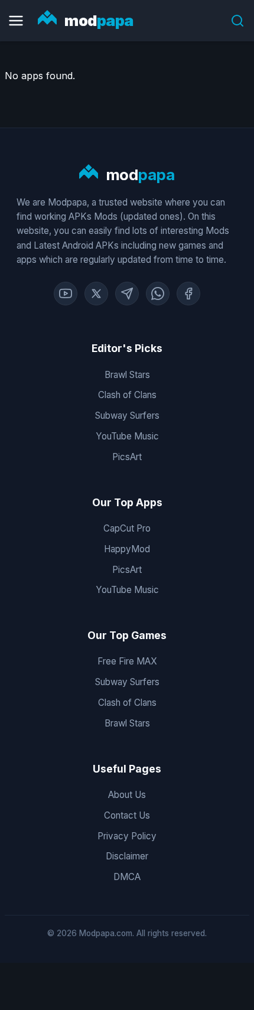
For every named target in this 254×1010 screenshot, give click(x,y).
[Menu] (16, 20)
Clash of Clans (127, 394)
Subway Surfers (127, 415)
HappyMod (127, 549)
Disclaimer (127, 856)
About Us (127, 794)
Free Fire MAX (127, 661)
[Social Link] (65, 293)
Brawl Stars (127, 374)
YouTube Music (127, 436)
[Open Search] (237, 20)
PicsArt (127, 456)
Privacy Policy (127, 836)
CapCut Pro (127, 528)
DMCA (127, 876)
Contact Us (127, 815)
